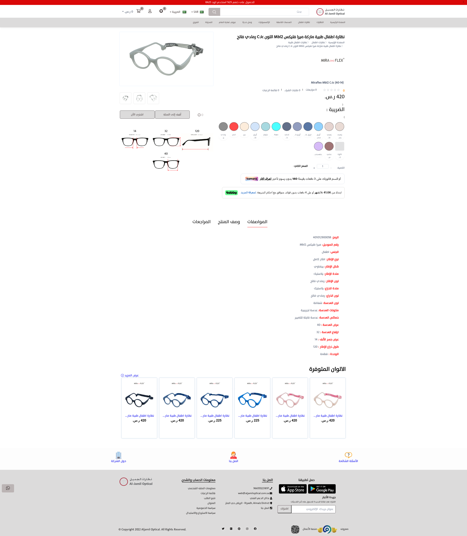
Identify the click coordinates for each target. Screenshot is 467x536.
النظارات (320, 22)
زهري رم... (339, 136)
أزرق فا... (255, 136)
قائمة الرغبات (208, 493)
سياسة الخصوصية (205, 508)
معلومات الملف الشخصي (201, 488)
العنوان (211, 503)
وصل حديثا (247, 22)
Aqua (276, 134)
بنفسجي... (318, 154)
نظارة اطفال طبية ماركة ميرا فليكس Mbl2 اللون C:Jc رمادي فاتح (308, 46)
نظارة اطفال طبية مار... (328, 415)
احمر (234, 134)
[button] (292, 488)
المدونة (208, 22)
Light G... (340, 156)
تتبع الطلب (209, 498)
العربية (176, 11)
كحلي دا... (287, 136)
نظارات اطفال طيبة (297, 42)
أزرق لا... (297, 134)
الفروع (196, 22)
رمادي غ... (223, 136)
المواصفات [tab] (257, 222)
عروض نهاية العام (227, 22)
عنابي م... (329, 156)
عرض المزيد (132, 375)
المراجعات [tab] (201, 222)
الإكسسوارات (264, 22)
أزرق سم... (319, 136)
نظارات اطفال (304, 22)
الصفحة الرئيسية (337, 22)
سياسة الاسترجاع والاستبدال (200, 513)
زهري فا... (329, 136)
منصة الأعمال (310, 529)
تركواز (265, 134)
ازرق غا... (307, 134)
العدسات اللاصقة (284, 22)
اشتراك (284, 508)
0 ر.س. (128, 12)
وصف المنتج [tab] (229, 222)
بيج (244, 134)
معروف (344, 529)
